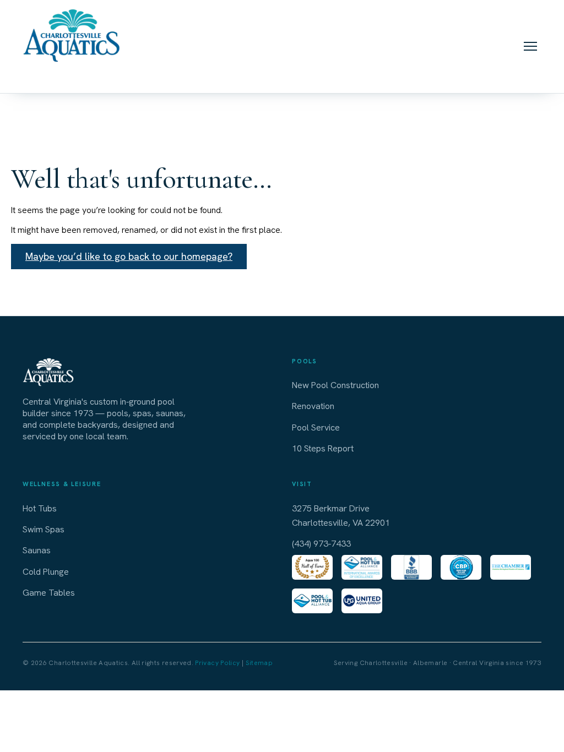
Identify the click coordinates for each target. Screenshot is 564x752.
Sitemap (259, 662)
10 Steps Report (323, 448)
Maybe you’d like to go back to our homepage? (128, 256)
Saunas (37, 550)
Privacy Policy (217, 662)
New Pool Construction (335, 385)
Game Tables (49, 592)
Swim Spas (43, 529)
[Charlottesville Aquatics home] (72, 35)
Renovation (313, 406)
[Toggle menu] (530, 46)
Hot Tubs (40, 508)
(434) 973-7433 (72, 75)
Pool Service (316, 427)
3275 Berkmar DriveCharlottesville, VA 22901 (341, 515)
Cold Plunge (46, 571)
